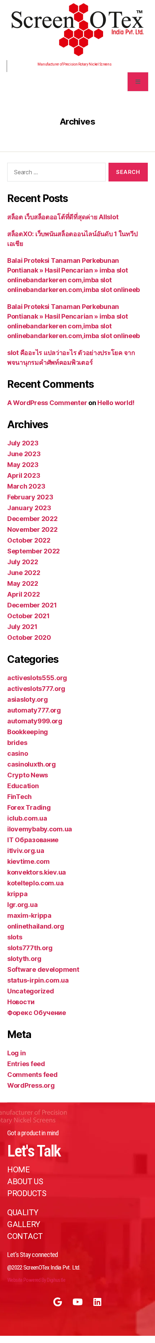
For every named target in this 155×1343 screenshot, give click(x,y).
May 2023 (23, 464)
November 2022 (32, 529)
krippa (17, 894)
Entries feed (26, 1064)
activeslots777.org (36, 688)
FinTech (19, 796)
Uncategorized (30, 991)
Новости (21, 1002)
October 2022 (28, 540)
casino (17, 753)
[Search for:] (55, 173)
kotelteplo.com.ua (35, 883)
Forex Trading (29, 807)
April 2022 (23, 594)
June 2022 (23, 572)
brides (17, 742)
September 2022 (33, 551)
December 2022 (32, 518)
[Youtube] (77, 1302)
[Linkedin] (97, 1302)
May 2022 (22, 583)
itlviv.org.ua (25, 850)
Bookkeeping (27, 732)
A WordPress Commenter (47, 403)
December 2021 (32, 605)
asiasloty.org (27, 699)
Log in (16, 1053)
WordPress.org (31, 1085)
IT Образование (32, 840)
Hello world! (115, 403)
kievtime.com (28, 861)
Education (23, 786)
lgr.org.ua (22, 904)
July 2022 (22, 562)
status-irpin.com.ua (38, 980)
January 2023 (29, 508)
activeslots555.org (37, 678)
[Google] (58, 1302)
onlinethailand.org (35, 926)
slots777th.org (30, 948)
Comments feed (32, 1074)
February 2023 (30, 497)
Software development (43, 969)
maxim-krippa (29, 915)
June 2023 (24, 454)
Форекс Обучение (36, 1012)
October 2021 (28, 616)
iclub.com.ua (27, 818)
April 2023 (23, 475)
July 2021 (22, 626)
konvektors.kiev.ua (36, 872)
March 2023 (26, 486)
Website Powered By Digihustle (36, 1280)
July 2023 (23, 443)
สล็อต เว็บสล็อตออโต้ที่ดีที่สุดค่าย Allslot (62, 217)
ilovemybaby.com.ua (39, 829)
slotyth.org (24, 958)
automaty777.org (34, 710)
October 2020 (29, 637)
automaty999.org (34, 721)
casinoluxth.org (31, 764)
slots (14, 937)
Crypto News (27, 775)
